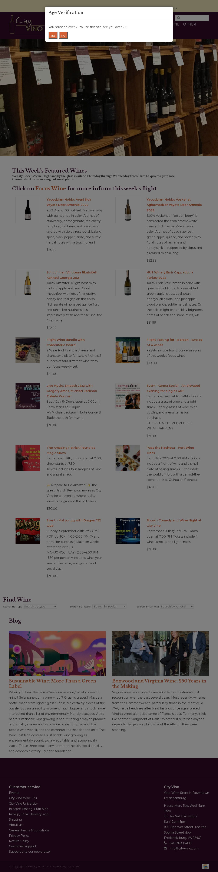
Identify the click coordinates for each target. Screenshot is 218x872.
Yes (53, 35)
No (63, 35)
